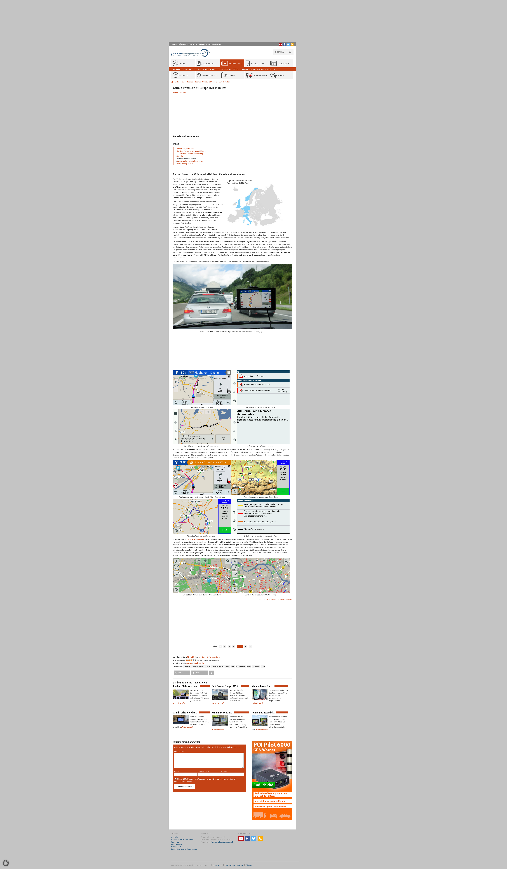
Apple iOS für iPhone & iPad (182, 839)
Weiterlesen (178, 703)
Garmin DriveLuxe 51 (220, 666)
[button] (182, 673)
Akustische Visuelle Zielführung (190, 153)
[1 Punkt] (187, 660)
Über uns (249, 865)
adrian (202, 657)
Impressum (217, 865)
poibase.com (217, 44)
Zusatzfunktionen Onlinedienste (190, 161)
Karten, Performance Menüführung (191, 151)
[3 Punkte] (191, 660)
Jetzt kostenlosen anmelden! (221, 842)
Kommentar (179, 751)
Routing (180, 156)
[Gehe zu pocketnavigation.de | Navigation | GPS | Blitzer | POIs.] (172, 82)
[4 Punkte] (193, 660)
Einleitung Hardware (185, 148)
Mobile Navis (180, 82)
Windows (175, 842)
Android (174, 837)
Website (224, 771)
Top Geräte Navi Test (195, 539)
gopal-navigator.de (189, 44)
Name (176, 771)
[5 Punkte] (195, 660)
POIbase (256, 666)
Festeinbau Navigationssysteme (184, 849)
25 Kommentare (179, 92)
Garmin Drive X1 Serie (201, 666)
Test (263, 666)
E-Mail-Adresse (203, 771)
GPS (232, 666)
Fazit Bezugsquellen (185, 164)
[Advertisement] (234, 21)
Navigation (240, 666)
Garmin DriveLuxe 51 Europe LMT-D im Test (212, 82)
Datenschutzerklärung (234, 865)
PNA (249, 666)
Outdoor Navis (177, 846)
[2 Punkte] (189, 660)
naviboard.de (204, 44)
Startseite (176, 44)
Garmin (190, 82)
